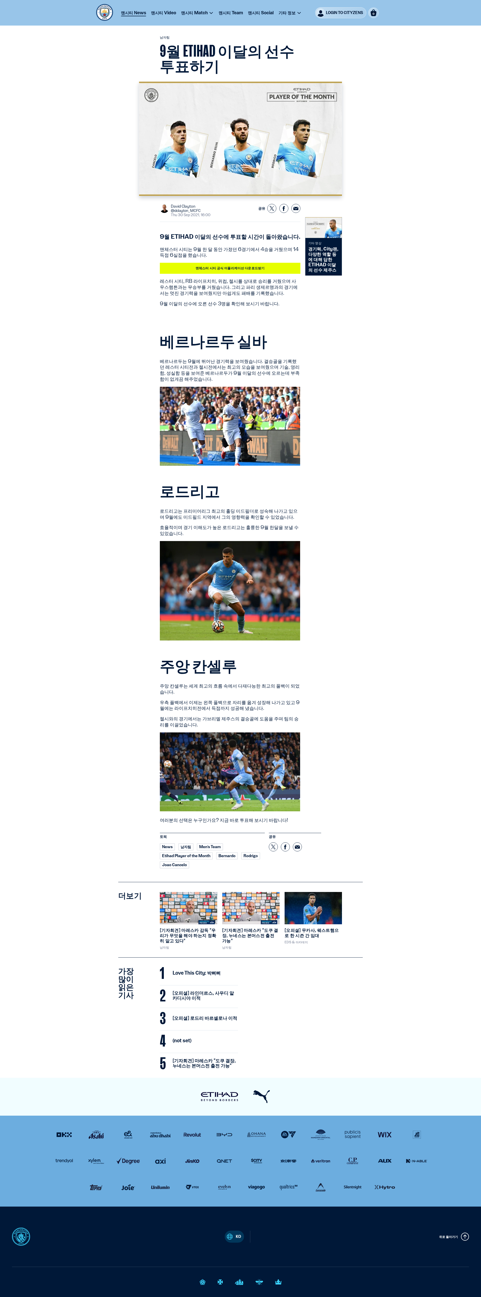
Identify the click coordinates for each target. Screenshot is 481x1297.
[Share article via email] (295, 208)
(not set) (182, 1040)
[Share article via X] (271, 208)
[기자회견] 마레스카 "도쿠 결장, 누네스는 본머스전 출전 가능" (204, 1063)
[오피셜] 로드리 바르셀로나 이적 (205, 1018)
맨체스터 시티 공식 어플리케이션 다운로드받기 (230, 268)
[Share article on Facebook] (283, 208)
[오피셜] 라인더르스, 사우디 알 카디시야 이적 (203, 996)
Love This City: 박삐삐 (197, 973)
